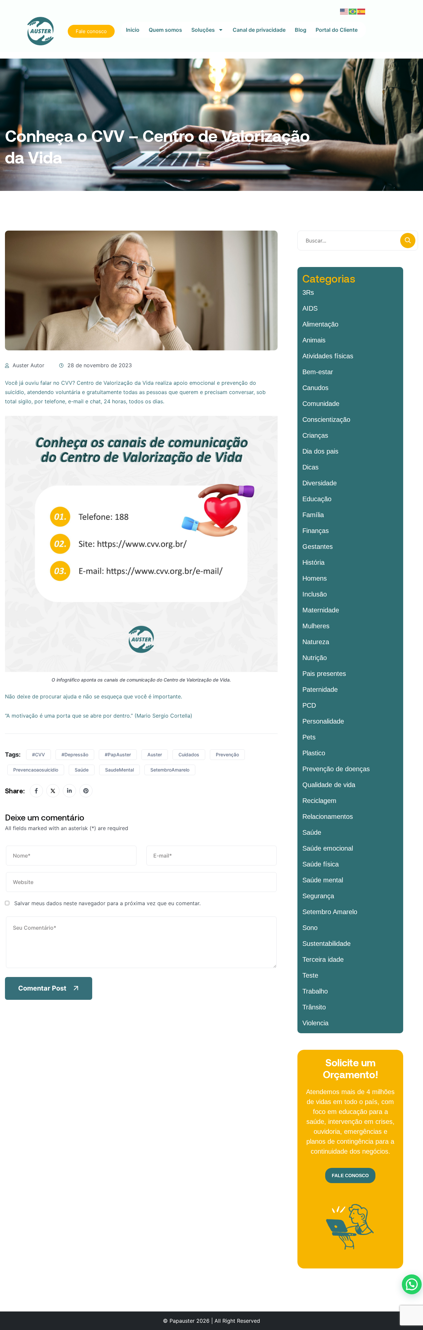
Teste (310, 975)
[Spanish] (361, 11)
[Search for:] (357, 240)
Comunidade (320, 403)
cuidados (188, 754)
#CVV (38, 754)
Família (313, 514)
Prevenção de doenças (336, 769)
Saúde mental (322, 880)
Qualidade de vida (328, 784)
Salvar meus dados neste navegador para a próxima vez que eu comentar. (107, 903)
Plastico (313, 753)
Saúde (82, 770)
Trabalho (315, 991)
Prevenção (227, 754)
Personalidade (323, 721)
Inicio (132, 29)
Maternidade (320, 610)
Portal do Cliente (337, 29)
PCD (309, 705)
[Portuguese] (353, 11)
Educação (316, 499)
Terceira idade (323, 959)
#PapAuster (118, 754)
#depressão (74, 754)
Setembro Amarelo (329, 911)
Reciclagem (319, 800)
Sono (310, 927)
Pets (309, 737)
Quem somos (165, 29)
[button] (412, 1284)
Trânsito (314, 1007)
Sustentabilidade (326, 943)
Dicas (310, 467)
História (313, 562)
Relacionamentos (327, 816)
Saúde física (320, 864)
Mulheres (315, 626)
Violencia (315, 1023)
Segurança (318, 896)
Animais (314, 340)
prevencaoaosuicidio (35, 770)
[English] (344, 11)
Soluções (203, 29)
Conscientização (326, 419)
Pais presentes (324, 673)
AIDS (310, 308)
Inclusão (314, 594)
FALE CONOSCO (350, 1175)
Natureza (315, 641)
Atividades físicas (327, 356)
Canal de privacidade (259, 29)
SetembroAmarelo (169, 770)
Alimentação (320, 324)
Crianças (315, 435)
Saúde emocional (327, 848)
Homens (314, 578)
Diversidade (319, 483)
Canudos (315, 387)
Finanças (315, 530)
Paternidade (320, 689)
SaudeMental (119, 770)
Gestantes (317, 546)
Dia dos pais (320, 451)
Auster (154, 754)
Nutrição (314, 657)
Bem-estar (317, 372)
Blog (300, 29)
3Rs (308, 292)
